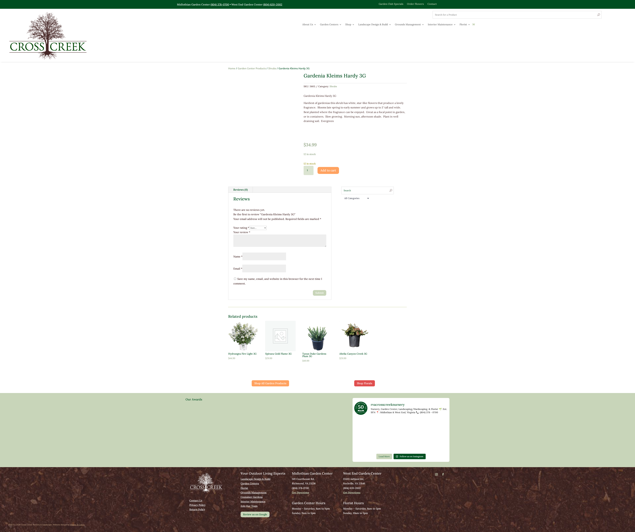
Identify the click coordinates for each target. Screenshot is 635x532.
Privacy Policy (197, 505)
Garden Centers (329, 24)
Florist (463, 24)
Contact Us (195, 500)
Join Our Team (249, 506)
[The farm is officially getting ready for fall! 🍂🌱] (382, 424)
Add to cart (328, 170)
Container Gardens (252, 497)
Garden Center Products (252, 68)
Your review (241, 232)
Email (237, 268)
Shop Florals (364, 383)
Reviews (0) (240, 189)
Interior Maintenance (440, 24)
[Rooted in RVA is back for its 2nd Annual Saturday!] (382, 435)
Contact (432, 3)
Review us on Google (255, 514)
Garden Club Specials (391, 3)
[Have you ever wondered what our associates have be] (420, 435)
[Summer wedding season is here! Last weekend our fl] (439, 435)
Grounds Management (408, 24)
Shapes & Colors (77, 524)
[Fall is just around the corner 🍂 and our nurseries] (439, 424)
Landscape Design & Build (373, 24)
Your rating (241, 227)
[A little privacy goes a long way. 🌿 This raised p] (363, 435)
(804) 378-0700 (220, 4)
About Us (307, 24)
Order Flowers (415, 3)
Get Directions (300, 492)
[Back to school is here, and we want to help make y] (363, 446)
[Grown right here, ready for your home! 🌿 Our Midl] (363, 424)
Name (237, 256)
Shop (348, 24)
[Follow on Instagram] (436, 474)
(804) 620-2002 (272, 4)
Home (231, 68)
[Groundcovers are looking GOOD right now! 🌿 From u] (401, 424)
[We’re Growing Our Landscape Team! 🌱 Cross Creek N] (401, 435)
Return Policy (197, 509)
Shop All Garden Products (270, 383)
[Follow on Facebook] (443, 474)
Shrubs (272, 68)
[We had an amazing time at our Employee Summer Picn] (382, 446)
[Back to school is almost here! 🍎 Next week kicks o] (420, 424)
